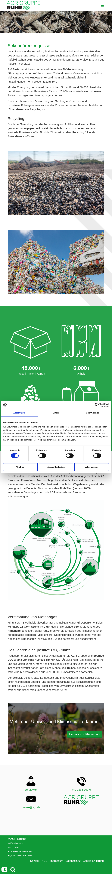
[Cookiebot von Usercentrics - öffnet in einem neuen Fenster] (97, 405)
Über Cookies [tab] (92, 413)
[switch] (42, 455)
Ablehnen (20, 467)
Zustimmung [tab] (19, 413)
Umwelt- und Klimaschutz (84, 734)
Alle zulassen (91, 467)
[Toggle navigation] (102, 5)
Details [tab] (56, 413)
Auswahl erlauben (56, 467)
